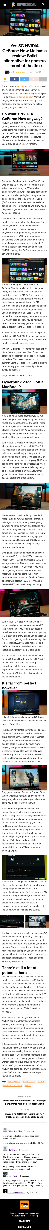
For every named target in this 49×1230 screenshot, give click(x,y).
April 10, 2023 (35, 72)
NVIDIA (32, 86)
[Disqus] (24, 1160)
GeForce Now (29, 1081)
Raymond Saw (19, 72)
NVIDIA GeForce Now (12, 1085)
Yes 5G (20, 86)
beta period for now (23, 96)
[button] (4, 4)
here (18, 369)
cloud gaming (14, 1081)
